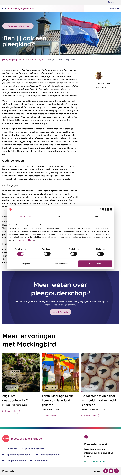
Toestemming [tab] (25, 216)
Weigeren (26, 264)
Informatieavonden (97, 461)
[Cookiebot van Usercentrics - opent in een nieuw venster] (101, 209)
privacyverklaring (26, 240)
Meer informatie (60, 312)
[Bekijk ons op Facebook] (105, 470)
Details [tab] (60, 216)
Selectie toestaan (60, 264)
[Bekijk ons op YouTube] (111, 470)
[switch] (47, 254)
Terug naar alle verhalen (19, 26)
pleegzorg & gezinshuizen (15, 59)
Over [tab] (96, 216)
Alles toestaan (95, 264)
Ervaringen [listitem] (38, 59)
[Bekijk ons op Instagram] (116, 470)
